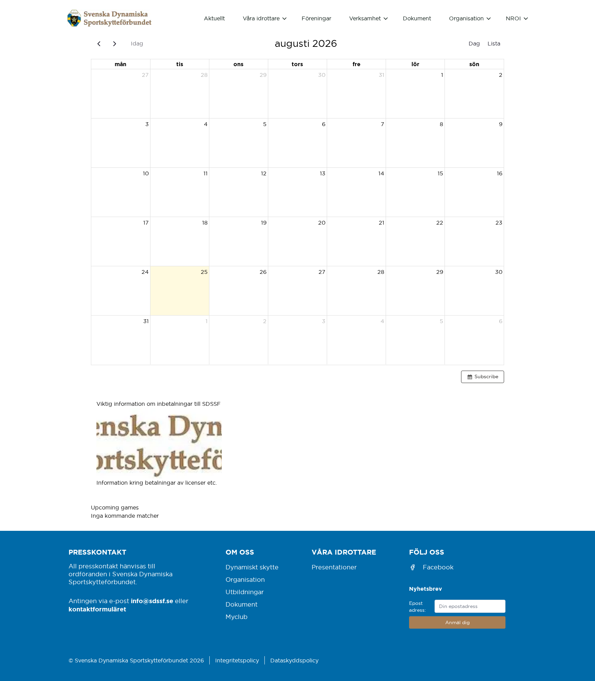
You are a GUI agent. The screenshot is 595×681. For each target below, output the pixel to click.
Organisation (245, 580)
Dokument (417, 18)
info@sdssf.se (152, 600)
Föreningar (316, 18)
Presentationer (334, 567)
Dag (474, 43)
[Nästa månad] (115, 44)
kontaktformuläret (97, 609)
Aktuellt (214, 18)
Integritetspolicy (237, 660)
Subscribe (486, 376)
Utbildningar (245, 592)
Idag (137, 43)
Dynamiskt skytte (252, 567)
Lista (494, 43)
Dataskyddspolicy (294, 660)
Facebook (438, 567)
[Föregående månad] (99, 44)
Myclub (237, 617)
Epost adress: (417, 606)
